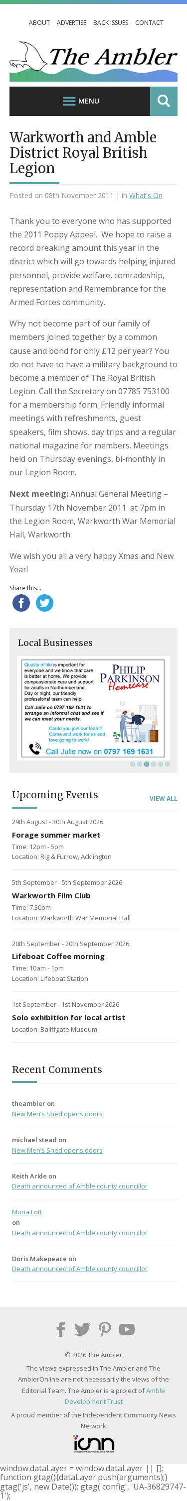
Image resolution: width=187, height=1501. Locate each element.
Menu (88, 101)
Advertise (71, 22)
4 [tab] (152, 763)
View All (164, 798)
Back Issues (110, 22)
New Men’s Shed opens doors (57, 1113)
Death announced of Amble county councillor (80, 1185)
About (39, 22)
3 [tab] (145, 763)
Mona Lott (27, 1211)
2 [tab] (138, 763)
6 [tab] (166, 763)
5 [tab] (159, 763)
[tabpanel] (94, 708)
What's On (146, 195)
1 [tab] (131, 763)
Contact (149, 22)
